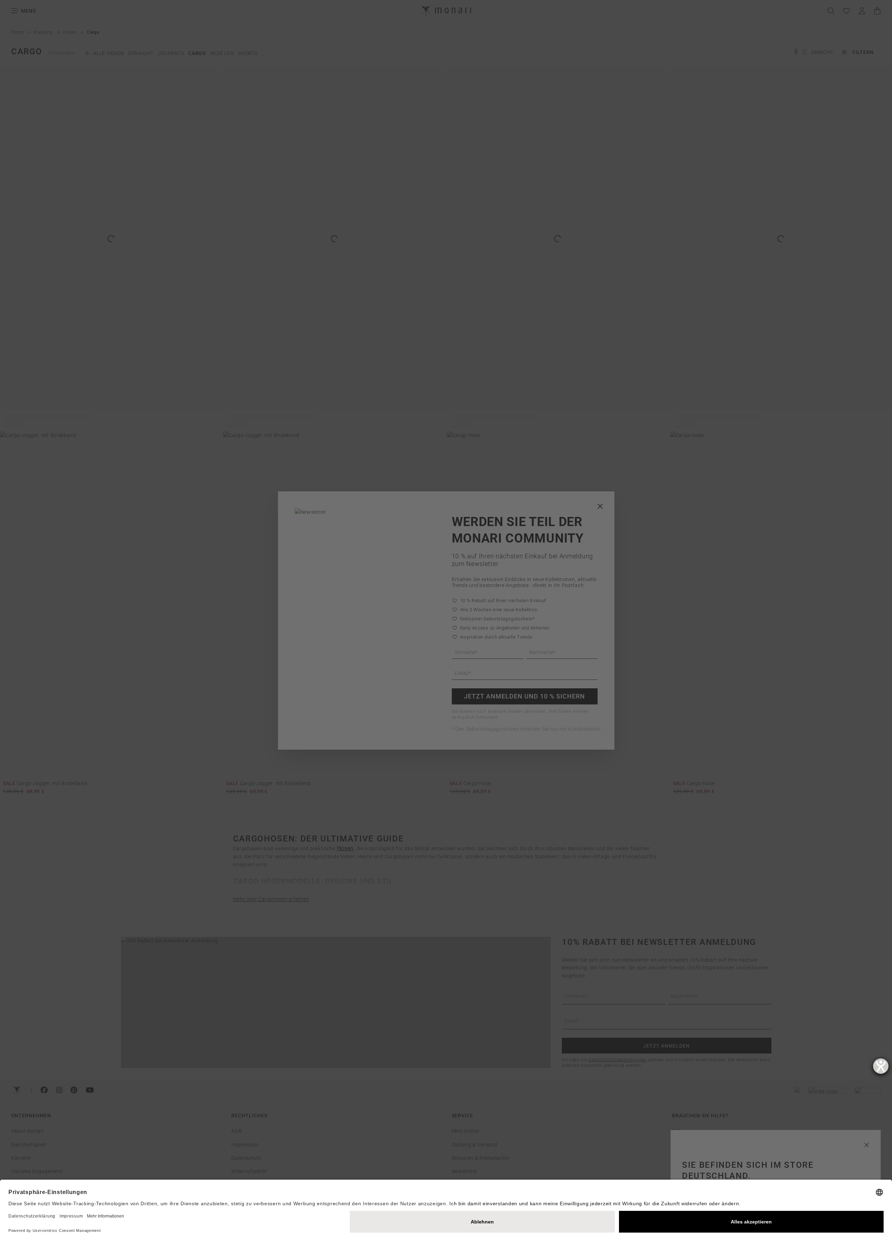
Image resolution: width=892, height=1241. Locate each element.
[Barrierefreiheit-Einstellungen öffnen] (880, 1066)
